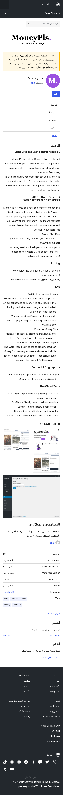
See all (6, 635)
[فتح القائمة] (4, 4)
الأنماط (26, 691)
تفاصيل (53, 104)
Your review (53, 635)
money (7, 605)
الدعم (54, 135)
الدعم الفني (54, 705)
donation (14, 599)
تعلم (58, 700)
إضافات (26, 686)
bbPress (55, 736)
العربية (50, 754)
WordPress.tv (51, 716)
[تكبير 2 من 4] (26, 433)
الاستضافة (55, 686)
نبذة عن (56, 675)
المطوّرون (55, 711)
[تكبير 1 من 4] (56, 433)
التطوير (53, 127)
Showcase (24, 675)
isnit (33, 82)
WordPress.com (50, 725)
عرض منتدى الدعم (51, 657)
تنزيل (56, 93)
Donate (24, 711)
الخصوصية (55, 691)
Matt (56, 731)
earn (6, 599)
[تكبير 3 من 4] (56, 456)
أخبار (57, 680)
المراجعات (52, 112)
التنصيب (53, 120)
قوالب (27, 680)
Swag (25, 716)
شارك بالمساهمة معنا (19, 700)
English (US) (9, 592)
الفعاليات (25, 705)
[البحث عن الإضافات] (29, 24)
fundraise (16, 605)
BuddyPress (53, 741)
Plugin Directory (52, 13)
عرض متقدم (54, 613)
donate (23, 599)
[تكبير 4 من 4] (56, 478)
